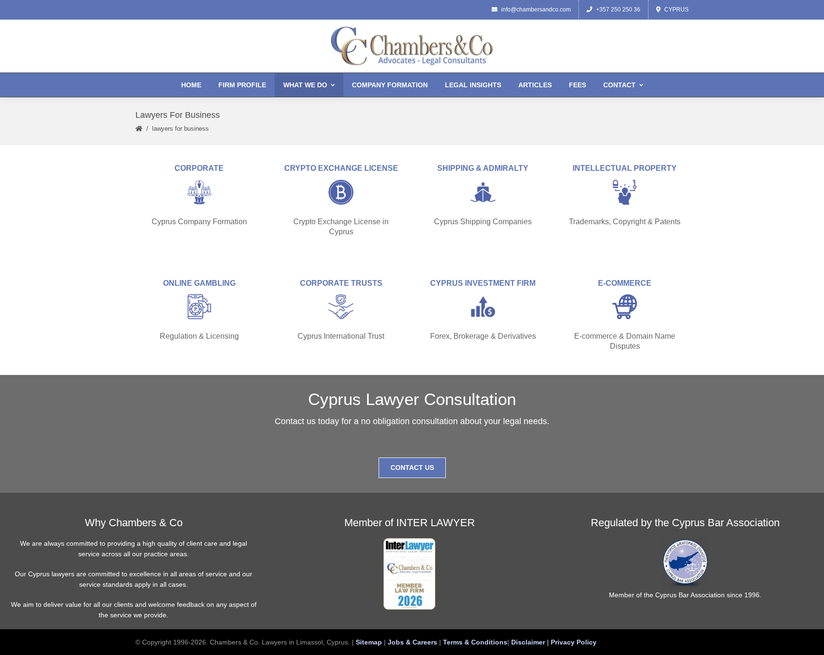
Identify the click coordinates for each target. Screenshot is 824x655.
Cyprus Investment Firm (483, 283)
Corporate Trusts (341, 283)
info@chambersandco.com (536, 9)
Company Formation (390, 85)
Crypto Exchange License (341, 168)
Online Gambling (199, 283)
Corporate (199, 168)
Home (191, 85)
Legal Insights (473, 85)
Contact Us (412, 467)
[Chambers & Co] (412, 46)
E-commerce (624, 283)
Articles (535, 85)
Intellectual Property (625, 168)
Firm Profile (242, 85)
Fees (577, 85)
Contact (619, 85)
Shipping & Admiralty (482, 168)
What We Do (305, 85)
